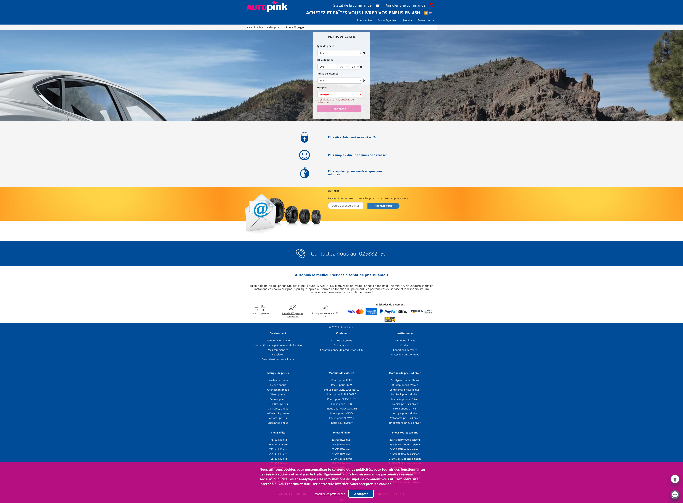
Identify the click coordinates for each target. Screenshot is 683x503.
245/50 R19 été (278, 449)
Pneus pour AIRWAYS (341, 418)
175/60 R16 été (278, 439)
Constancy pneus (278, 408)
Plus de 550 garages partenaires (292, 315)
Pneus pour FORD (341, 404)
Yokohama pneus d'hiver (405, 418)
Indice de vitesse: (327, 73)
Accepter (361, 493)
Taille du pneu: (325, 59)
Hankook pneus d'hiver (405, 394)
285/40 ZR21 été (278, 444)
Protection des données (405, 354)
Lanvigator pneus (278, 380)
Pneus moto (424, 20)
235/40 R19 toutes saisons (405, 439)
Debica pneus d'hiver (405, 404)
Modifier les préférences (330, 494)
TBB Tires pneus (278, 404)
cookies (290, 469)
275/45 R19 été (278, 454)
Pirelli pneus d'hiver (405, 408)
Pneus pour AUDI (341, 380)
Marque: (322, 87)
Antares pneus (278, 418)
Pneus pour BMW (341, 385)
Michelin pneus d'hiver (405, 399)
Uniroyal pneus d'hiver (405, 413)
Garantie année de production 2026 (341, 350)
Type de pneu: (325, 46)
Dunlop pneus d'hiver (405, 385)
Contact (404, 345)
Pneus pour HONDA (341, 422)
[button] (675, 478)
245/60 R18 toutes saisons (405, 449)
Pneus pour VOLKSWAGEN (341, 408)
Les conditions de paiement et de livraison (278, 345)
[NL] (431, 13)
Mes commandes (278, 350)
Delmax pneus (278, 399)
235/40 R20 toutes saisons (405, 454)
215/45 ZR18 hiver (341, 458)
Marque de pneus (341, 340)
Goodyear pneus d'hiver (405, 380)
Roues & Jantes (387, 20)
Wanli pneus (278, 394)
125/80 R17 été (278, 458)
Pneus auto (364, 20)
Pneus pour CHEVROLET (341, 399)
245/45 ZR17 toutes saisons (405, 458)
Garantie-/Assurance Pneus (278, 359)
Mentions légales (405, 340)
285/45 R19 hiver (341, 454)
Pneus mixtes (341, 345)
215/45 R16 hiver (341, 449)
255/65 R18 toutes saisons (405, 444)
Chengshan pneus (278, 389)
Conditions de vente (405, 350)
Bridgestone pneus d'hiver (405, 422)
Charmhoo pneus (278, 422)
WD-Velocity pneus (278, 413)
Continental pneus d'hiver (405, 389)
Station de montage (278, 340)
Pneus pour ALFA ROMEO (341, 394)
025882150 (372, 253)
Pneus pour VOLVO (341, 413)
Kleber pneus (278, 385)
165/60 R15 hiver (341, 444)
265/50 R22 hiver (341, 439)
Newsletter (278, 354)
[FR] (427, 13)
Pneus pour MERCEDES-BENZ (341, 389)
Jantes (406, 20)
